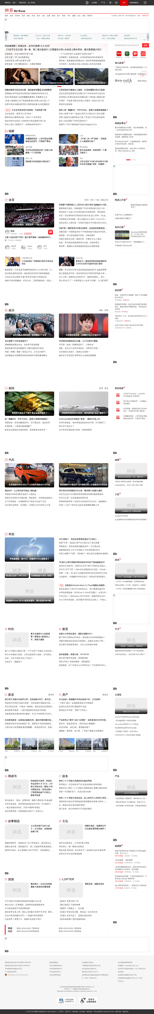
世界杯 (17, 16)
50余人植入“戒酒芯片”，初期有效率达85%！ (24, 124)
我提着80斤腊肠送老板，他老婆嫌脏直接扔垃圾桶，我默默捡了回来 (131, 136)
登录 (124, 2)
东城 (94, 751)
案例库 (51, 695)
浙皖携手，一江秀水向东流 (16, 61)
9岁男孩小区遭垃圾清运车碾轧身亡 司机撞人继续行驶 (82, 97)
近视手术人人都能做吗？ (124, 215)
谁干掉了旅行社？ (66, 426)
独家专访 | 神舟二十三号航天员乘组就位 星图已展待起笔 (83, 788)
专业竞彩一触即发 (130, 38)
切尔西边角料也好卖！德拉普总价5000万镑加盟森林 (27, 273)
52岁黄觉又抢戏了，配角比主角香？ (74, 352)
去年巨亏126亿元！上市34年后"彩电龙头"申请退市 (134, 395)
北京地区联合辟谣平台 (89, 969)
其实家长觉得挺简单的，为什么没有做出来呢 (78, 645)
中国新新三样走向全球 (123, 245)
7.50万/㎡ (34, 751)
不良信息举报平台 (55, 972)
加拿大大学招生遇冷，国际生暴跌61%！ (76, 634)
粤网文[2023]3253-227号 (90, 972)
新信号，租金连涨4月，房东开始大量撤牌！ (78, 724)
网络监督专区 (141, 9)
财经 (28, 16)
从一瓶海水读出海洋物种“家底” (72, 805)
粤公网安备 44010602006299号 (18, 975)
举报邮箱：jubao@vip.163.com (128, 965)
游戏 (117, 560)
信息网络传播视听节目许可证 (127, 975)
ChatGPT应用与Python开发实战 (127, 717)
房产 (58, 16)
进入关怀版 (31, 2)
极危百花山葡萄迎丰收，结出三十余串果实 (23, 117)
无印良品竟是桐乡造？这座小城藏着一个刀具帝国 (39, 151)
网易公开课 (120, 200)
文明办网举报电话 (55, 975)
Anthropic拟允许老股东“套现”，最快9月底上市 (79, 419)
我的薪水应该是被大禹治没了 (38, 161)
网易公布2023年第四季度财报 (28, 931)
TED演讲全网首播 (19, 38)
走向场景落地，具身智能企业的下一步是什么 (24, 811)
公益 (117, 494)
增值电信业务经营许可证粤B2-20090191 (18, 962)
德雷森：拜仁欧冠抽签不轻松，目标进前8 (77, 235)
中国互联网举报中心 (55, 969)
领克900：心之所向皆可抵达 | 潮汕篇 (20, 491)
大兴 (77, 751)
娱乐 (38, 16)
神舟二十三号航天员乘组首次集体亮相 (75, 781)
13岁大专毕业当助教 (64, 38)
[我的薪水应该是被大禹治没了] (14, 162)
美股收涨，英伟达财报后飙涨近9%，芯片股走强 (79, 546)
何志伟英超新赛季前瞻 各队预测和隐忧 (80, 117)
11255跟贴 (136, 881)
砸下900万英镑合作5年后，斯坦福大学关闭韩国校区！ (82, 637)
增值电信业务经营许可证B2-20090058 (17, 965)
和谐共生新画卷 (65, 104)
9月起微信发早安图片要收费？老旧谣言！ (130, 74)
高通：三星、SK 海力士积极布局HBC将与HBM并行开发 (83, 573)
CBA (92, 200)
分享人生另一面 (129, 35)
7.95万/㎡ (71, 751)
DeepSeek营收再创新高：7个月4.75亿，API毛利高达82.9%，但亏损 (139, 234)
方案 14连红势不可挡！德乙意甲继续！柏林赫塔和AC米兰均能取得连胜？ (29, 237)
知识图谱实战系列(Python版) (126, 728)
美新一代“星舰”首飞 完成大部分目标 (75, 792)
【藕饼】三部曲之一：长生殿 (71, 908)
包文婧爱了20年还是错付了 (16, 341)
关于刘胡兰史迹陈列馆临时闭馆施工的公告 (23, 901)
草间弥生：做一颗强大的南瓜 (71, 847)
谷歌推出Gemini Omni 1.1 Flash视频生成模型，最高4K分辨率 (85, 585)
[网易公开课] (95, 2)
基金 (106, 388)
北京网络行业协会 (87, 962)
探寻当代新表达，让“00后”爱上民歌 (74, 843)
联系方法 (68, 1011)
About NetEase (52, 1011)
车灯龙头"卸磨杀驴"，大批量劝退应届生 (134, 402)
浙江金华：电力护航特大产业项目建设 (75, 809)
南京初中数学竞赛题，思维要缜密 (73, 658)
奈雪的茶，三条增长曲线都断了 (18, 426)
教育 (53, 16)
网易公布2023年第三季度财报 (70, 931)
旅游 (11, 879)
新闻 (6, 16)
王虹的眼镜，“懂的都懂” (124, 860)
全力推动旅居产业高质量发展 (17, 908)
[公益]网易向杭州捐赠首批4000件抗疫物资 (131, 519)
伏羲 (138, 15)
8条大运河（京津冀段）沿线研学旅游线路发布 (24, 905)
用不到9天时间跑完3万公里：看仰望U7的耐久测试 (80, 491)
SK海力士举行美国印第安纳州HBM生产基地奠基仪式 (82, 562)
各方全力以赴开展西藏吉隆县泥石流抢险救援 (24, 54)
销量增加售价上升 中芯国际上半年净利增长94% (79, 550)
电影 (101, 310)
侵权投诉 (125, 1011)
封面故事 (38, 38)
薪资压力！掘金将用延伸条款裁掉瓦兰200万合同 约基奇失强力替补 (91, 262)
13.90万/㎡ (104, 751)
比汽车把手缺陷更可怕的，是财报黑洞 (75, 430)
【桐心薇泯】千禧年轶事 (69, 905)
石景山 (61, 751)
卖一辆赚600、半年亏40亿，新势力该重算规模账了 (27, 419)
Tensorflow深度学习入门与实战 (126, 724)
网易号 (89, 16)
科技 (33, 16)
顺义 (39, 751)
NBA (86, 200)
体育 (11, 16)
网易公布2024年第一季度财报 (70, 928)
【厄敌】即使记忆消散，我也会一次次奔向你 (78, 912)
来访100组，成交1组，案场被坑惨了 (74, 727)
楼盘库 (105, 695)
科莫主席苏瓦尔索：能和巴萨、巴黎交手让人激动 (80, 239)
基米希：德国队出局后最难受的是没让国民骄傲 (79, 246)
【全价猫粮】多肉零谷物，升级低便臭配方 (131, 806)
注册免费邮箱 (133, 2)
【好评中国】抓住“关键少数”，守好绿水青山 (78, 54)
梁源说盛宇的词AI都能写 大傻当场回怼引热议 (24, 348)
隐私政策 (89, 1011)
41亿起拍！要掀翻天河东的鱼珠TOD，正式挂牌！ (80, 699)
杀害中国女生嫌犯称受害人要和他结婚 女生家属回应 (27, 104)
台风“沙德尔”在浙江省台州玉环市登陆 (129, 325)
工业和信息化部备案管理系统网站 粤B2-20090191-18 (77, 987)
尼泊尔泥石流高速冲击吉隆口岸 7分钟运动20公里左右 (82, 93)
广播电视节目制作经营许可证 (91, 965)
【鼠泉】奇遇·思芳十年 (69, 901)
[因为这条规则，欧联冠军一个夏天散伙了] (68, 150)
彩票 (23, 16)
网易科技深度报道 (85, 38)
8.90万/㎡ (17, 751)
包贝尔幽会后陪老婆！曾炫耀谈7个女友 (81, 121)
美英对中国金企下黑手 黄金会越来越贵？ (81, 110)
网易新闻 (15, 10)
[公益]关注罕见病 (121, 516)
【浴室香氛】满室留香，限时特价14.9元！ (131, 798)
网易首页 (8, 2)
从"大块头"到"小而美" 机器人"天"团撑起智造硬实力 (26, 64)
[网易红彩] (50, 232)
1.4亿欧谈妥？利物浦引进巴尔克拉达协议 (37, 262)
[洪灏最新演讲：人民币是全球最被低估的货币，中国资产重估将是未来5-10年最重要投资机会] (14, 139)
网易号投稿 (142, 81)
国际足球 (104, 200)
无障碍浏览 (22, 2)
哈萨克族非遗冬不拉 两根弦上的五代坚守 (76, 64)
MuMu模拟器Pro (130, 15)
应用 (14, 2)
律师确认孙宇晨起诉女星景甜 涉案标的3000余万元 (26, 93)
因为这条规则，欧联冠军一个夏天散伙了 (93, 151)
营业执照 (121, 972)
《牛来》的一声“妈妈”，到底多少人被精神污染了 (93, 140)
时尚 (11, 629)
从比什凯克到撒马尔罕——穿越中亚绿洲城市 (24, 915)
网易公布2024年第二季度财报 (28, 928)
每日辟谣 (119, 63)
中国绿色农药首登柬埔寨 (69, 61)
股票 (101, 388)
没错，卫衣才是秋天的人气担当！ (19, 658)
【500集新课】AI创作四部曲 (125, 721)
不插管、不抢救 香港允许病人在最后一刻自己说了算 (81, 101)
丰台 (23, 751)
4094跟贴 (137, 863)
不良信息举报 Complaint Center (104, 1011)
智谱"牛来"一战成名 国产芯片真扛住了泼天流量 (79, 543)
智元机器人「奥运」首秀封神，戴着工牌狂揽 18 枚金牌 (28, 800)
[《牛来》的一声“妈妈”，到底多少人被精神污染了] (68, 139)
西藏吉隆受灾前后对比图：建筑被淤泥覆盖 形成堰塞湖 (28, 90)
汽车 (69, 16)
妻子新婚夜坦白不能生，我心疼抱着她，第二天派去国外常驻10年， (131, 129)
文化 (43, 16)
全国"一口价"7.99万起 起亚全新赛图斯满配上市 (79, 505)
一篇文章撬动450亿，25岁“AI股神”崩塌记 (22, 807)
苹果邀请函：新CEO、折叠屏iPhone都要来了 (83, 114)
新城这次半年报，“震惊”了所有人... (74, 710)
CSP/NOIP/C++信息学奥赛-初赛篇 (128, 735)
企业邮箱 (114, 15)
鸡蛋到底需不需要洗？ (123, 218)
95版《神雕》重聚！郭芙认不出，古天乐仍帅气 (25, 352)
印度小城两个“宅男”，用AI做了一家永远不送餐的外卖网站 (83, 554)
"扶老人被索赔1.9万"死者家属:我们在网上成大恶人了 (27, 101)
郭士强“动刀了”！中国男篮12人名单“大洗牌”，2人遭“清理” (83, 281)
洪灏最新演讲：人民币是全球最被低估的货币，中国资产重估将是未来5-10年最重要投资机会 (39, 140)
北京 (79, 16)
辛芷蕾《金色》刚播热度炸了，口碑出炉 (76, 345)
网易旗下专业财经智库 (20, 35)
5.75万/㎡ (88, 751)
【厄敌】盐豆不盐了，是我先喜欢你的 (75, 915)
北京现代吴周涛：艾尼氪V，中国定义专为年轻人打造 (27, 505)
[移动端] (87, 2)
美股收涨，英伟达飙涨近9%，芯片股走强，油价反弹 (27, 423)
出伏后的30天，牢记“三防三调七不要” (129, 485)
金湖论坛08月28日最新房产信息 (72, 707)
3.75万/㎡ (51, 751)
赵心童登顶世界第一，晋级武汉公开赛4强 (130, 885)
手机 (61, 585)
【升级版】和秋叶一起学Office (126, 731)
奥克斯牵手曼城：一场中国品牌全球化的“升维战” (25, 710)
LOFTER (68, 879)
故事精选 (14, 821)
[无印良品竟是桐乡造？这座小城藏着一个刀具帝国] (14, 150)
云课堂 (118, 695)
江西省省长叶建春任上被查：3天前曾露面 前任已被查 (82, 90)
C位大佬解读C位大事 (87, 35)
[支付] (111, 2)
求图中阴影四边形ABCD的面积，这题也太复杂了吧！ (82, 641)
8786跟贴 (134, 856)
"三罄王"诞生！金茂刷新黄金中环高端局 (76, 703)
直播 (48, 16)
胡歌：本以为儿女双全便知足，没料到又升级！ (79, 348)
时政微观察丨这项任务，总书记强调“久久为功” (27, 46)
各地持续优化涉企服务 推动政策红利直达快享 (24, 57)
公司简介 (61, 1011)
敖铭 (12, 231)
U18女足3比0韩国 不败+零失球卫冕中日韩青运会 (26, 277)
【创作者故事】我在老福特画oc (72, 919)
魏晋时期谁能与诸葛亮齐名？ (139, 206)
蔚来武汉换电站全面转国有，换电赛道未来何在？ (26, 430)
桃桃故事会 (120, 123)
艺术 (117, 629)
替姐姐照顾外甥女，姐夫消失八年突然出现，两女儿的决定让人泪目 (130, 149)
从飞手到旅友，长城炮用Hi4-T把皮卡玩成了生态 (25, 501)
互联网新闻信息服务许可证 (13, 969)
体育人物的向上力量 (108, 38)
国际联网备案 (53, 962)
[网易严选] (103, 2)
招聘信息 (75, 1011)
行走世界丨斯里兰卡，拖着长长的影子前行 (23, 919)
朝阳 (6, 751)
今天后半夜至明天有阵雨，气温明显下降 (29, 110)
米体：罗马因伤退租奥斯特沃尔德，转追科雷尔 (79, 243)
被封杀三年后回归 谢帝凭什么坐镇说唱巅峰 (77, 355)
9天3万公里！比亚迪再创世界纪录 (73, 498)
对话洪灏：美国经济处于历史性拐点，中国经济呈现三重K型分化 (135, 410)
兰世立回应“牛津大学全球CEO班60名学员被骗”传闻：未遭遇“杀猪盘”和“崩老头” (94, 162)
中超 (97, 200)
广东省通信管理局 (10, 972)
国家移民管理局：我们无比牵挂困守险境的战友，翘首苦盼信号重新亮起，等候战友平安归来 (131, 306)
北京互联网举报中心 (55, 965)
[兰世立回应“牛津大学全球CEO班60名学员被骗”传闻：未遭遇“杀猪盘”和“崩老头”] (68, 162)
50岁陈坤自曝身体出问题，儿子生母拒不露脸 (78, 341)
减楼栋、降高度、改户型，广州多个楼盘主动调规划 (81, 731)
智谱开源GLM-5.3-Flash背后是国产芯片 (83, 124)
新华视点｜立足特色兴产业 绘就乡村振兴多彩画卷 (80, 784)
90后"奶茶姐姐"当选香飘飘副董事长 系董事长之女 (26, 97)
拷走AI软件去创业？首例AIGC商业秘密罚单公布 (25, 121)
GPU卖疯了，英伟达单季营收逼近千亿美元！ (78, 539)
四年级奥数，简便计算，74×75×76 (74, 654)
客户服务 (82, 1011)
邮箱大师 (121, 15)
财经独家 (119, 388)
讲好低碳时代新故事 (108, 35)
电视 (106, 310)
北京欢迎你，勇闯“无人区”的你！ (19, 114)
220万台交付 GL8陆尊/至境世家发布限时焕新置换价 (81, 494)
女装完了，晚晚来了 (13, 662)
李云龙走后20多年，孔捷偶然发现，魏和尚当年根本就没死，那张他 (131, 142)
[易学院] (123, 80)
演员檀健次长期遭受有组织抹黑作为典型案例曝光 (26, 355)
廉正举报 (118, 1011)
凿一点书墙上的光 (41, 35)
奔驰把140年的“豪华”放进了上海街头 (20, 494)
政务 (84, 16)
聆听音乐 (61, 35)
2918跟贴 (136, 872)
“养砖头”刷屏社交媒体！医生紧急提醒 (129, 481)
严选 (117, 776)
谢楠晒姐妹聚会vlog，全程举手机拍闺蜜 (22, 345)
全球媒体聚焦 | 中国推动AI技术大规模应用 (77, 57)
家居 (63, 16)
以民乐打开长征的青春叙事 (70, 854)
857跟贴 (134, 888)
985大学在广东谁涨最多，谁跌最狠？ (75, 662)
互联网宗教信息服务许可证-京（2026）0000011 (130, 979)
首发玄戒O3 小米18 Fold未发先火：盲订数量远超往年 (82, 589)
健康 (74, 16)
